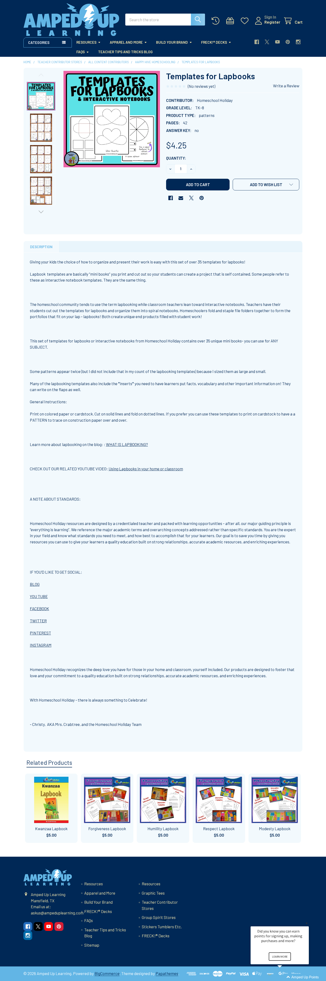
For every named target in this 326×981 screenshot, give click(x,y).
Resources (86, 42)
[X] (267, 41)
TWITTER (38, 620)
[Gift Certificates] (231, 21)
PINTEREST (40, 632)
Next (41, 212)
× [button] (307, 923)
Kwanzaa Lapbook (51, 828)
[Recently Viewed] (216, 21)
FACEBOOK (39, 608)
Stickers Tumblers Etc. (162, 926)
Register (272, 22)
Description (41, 247)
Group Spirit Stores (159, 917)
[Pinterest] (287, 41)
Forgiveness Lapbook (107, 828)
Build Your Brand (172, 42)
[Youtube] (277, 41)
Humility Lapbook (163, 828)
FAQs (80, 52)
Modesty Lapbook (274, 828)
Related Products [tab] (49, 762)
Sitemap (91, 945)
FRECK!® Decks (214, 42)
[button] (266, 184)
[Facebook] (256, 41)
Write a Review (286, 85)
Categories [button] (38, 42)
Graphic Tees (153, 893)
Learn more (280, 956)
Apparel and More (126, 42)
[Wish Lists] (246, 21)
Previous (41, 75)
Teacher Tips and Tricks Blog (125, 52)
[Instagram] (298, 41)
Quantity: (176, 158)
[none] (111, 119)
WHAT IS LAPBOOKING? (127, 444)
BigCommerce (107, 973)
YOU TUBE (39, 596)
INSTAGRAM (41, 645)
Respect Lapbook (219, 828)
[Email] (180, 198)
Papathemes (167, 973)
